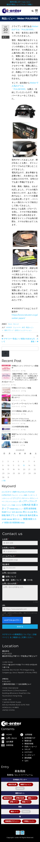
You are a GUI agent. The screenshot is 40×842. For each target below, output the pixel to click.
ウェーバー (17, 327)
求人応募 (30, 512)
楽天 (13, 512)
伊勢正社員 (20, 798)
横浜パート (32, 798)
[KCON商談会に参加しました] (6, 413)
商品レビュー (19, 509)
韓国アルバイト (26, 784)
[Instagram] (18, 833)
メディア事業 (11, 505)
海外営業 (32, 515)
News (10, 324)
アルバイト (15, 495)
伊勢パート (14, 802)
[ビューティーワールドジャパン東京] (6, 406)
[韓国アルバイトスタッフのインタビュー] (6, 436)
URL (3, 605)
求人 (25, 512)
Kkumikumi (22, 492)
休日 (23, 327)
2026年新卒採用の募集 (20, 427)
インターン (31, 495)
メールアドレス (9, 556)
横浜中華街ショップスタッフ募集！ (20, 4)
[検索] (5, 354)
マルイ (4, 505)
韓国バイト (26, 802)
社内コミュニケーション (23, 330)
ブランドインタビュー (12, 501)
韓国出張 (8, 522)
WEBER (9, 327)
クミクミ (17, 498)
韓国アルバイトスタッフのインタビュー (25, 435)
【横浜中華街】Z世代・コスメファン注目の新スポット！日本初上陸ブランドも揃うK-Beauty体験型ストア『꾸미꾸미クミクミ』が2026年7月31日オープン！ (20, 378)
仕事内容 (26, 504)
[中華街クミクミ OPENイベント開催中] (6, 368)
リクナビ (18, 505)
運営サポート (18, 519)
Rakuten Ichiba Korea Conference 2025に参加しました (24, 420)
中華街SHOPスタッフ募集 (21, 388)
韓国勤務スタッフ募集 (20, 442)
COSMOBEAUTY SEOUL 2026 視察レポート (24, 396)
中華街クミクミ (29, 821)
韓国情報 (16, 522)
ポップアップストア (28, 501)
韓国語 (22, 523)
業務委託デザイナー (12, 821)
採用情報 (32, 508)
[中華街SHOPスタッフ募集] (6, 390)
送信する (20, 626)
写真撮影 (12, 509)
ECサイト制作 (11, 492)
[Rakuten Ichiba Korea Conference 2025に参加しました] (6, 421)
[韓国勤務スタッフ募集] (6, 444)
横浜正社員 (12, 784)
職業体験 (9, 519)
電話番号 (5, 564)
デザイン (33, 498)
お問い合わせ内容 (10, 583)
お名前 (5, 539)
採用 (26, 508)
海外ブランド (9, 330)
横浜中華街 (19, 512)
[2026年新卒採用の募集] (6, 429)
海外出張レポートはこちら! (20, 2)
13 (24, 465)
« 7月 (4, 481)
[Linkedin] (22, 833)
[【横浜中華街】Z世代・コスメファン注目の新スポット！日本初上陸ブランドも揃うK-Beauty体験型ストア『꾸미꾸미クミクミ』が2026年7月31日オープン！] (6, 376)
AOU (3, 492)
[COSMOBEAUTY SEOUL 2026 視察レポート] (6, 398)
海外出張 (23, 515)
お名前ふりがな (9, 548)
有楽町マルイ (7, 512)
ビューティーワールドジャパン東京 (25, 403)
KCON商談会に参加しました (22, 411)
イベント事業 (23, 495)
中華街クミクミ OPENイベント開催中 (25, 367)
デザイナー (25, 498)
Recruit (16, 324)
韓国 (25, 518)
